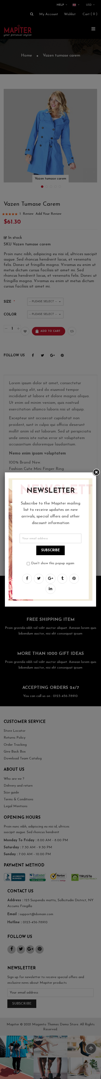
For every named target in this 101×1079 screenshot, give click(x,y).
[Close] (96, 472)
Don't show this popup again (52, 563)
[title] (27, 579)
